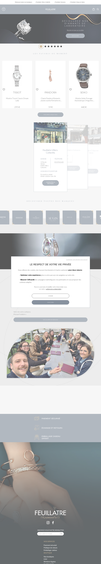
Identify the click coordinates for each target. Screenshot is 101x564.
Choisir (50, 296)
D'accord (50, 302)
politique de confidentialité (53, 289)
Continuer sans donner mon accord (76, 259)
